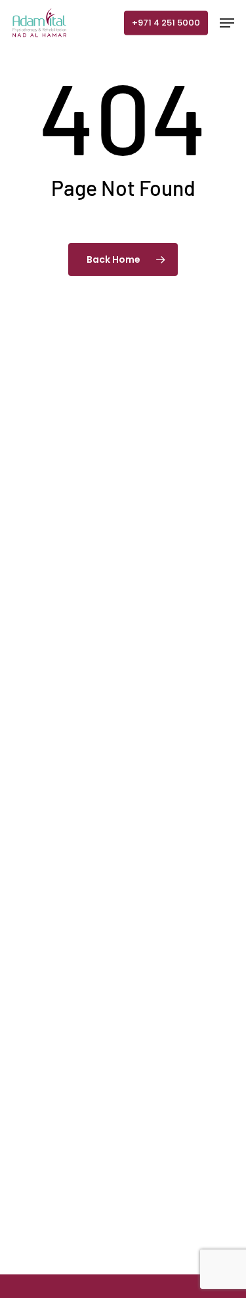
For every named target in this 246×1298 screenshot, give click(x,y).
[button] (227, 22)
